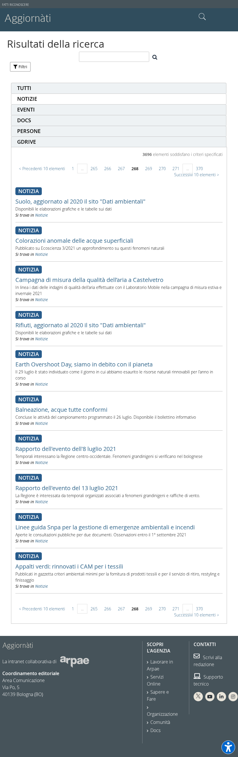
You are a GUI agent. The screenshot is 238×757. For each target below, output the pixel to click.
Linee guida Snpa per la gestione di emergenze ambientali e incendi (105, 527)
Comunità (160, 722)
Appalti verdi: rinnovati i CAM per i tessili (69, 566)
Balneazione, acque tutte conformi (61, 409)
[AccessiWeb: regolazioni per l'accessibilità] (228, 747)
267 (121, 168)
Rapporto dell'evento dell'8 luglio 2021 (65, 449)
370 (199, 168)
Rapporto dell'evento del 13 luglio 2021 (66, 488)
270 (162, 168)
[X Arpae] (198, 696)
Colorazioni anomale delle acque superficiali (74, 240)
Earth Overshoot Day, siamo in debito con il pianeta (84, 364)
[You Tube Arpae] (209, 696)
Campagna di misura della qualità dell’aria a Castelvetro (89, 280)
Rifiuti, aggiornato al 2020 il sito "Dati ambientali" (80, 325)
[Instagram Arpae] (233, 696)
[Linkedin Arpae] (221, 696)
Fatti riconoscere (15, 5)
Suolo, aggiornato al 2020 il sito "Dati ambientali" (80, 201)
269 (148, 168)
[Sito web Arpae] (74, 661)
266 (107, 168)
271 (175, 168)
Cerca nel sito (202, 17)
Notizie (41, 215)
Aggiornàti (27, 18)
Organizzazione (162, 714)
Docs (155, 730)
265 (94, 168)
